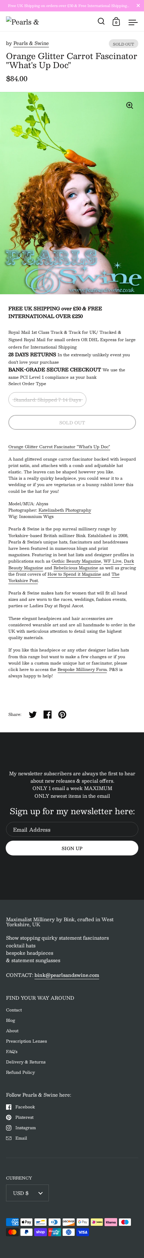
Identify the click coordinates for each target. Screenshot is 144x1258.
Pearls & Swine (31, 43)
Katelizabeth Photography (65, 510)
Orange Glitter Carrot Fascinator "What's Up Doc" (59, 446)
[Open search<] (101, 21)
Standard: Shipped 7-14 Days (47, 400)
